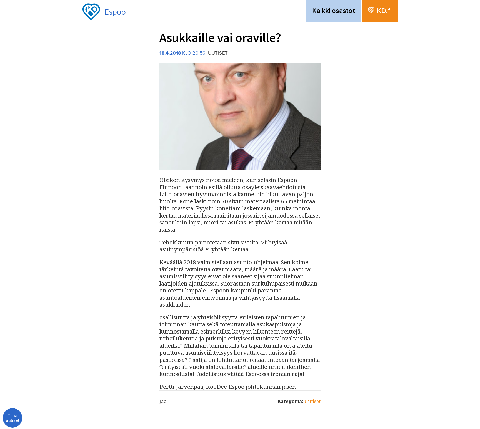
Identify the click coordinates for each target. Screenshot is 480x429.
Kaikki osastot (333, 11)
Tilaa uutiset (12, 418)
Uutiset (312, 401)
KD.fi (384, 11)
